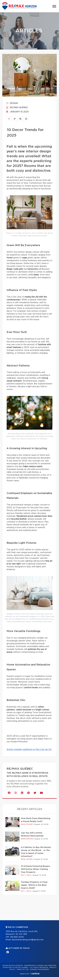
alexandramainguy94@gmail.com (28, 940)
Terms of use (22, 969)
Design (13, 103)
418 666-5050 (17, 937)
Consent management (39, 969)
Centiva (34, 973)
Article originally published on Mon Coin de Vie (29, 749)
